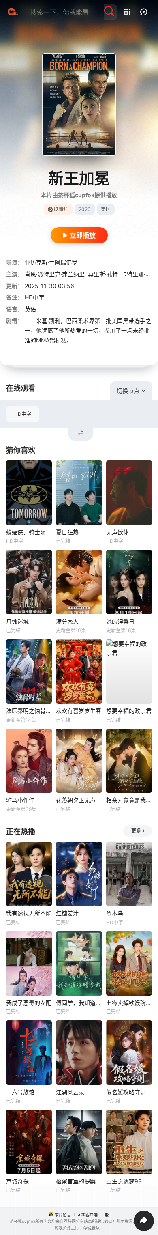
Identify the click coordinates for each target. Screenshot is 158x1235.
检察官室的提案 (76, 1181)
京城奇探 (17, 1181)
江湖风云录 (70, 1092)
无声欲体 (117, 532)
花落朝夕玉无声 (76, 799)
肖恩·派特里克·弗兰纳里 (55, 274)
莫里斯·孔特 (103, 274)
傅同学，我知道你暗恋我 (79, 1002)
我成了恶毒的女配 (28, 1002)
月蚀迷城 (17, 621)
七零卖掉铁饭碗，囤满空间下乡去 (129, 1002)
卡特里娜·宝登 (139, 274)
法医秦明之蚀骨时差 (29, 710)
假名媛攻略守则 (126, 1092)
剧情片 (61, 209)
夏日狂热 (67, 532)
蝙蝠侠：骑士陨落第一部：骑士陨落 (29, 532)
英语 (30, 309)
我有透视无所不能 (28, 913)
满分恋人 (67, 621)
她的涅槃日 (120, 621)
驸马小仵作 (20, 799)
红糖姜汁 (67, 913)
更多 (136, 831)
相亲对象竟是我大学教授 (129, 799)
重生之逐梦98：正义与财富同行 (129, 1181)
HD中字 (22, 414)
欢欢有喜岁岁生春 (78, 710)
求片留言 (63, 1214)
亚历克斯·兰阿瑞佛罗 (51, 262)
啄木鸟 (114, 913)
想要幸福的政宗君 (129, 710)
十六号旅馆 (20, 1092)
